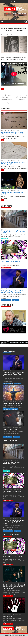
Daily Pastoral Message (6, 300)
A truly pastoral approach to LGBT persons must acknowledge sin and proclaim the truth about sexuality (6, 98)
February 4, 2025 (6, 259)
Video (2, 89)
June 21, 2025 (5, 229)
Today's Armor (15, 300)
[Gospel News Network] (2, 21)
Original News (4, 238)
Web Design (6, 635)
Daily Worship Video (8, 436)
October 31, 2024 (6, 130)
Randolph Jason (16, 34)
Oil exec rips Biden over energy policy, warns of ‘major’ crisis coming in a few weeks (21, 96)
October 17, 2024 (8, 614)
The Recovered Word (6, 267)
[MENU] (26, 21)
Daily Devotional (7, 409)
